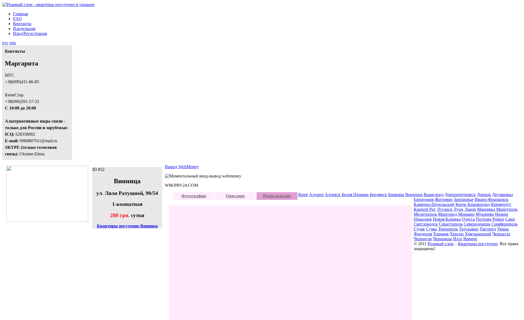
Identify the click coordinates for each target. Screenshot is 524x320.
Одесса (468, 219)
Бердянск (378, 194)
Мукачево (485, 214)
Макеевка (486, 209)
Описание (235, 196)
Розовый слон (441, 243)
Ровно (498, 219)
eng (13, 42)
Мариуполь (506, 209)
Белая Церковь (355, 194)
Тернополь (448, 229)
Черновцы (442, 238)
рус (5, 42)
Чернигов (423, 238)
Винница (413, 194)
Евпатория (424, 199)
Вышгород (433, 194)
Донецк (484, 194)
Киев (303, 194)
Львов (470, 209)
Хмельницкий (478, 234)
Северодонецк (477, 224)
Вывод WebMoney (182, 166)
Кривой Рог (425, 209)
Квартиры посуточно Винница (127, 226)
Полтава (484, 219)
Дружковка (502, 194)
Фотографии (193, 196)
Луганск (444, 209)
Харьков (441, 234)
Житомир (443, 199)
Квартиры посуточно (478, 243)
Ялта (457, 238)
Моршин (466, 214)
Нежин (501, 214)
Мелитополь (425, 214)
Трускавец (468, 229)
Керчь (460, 204)
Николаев (423, 219)
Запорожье (464, 199)
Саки (510, 219)
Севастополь (451, 224)
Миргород (447, 214)
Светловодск (426, 224)
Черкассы (501, 234)
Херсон (457, 234)
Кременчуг (501, 204)
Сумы (431, 229)
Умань (503, 229)
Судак (419, 229)
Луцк (458, 209)
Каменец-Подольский (434, 204)
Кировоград (479, 204)
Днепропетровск (460, 194)
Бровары (396, 194)
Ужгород (488, 229)
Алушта (316, 194)
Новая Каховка (447, 219)
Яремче (470, 238)
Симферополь (504, 224)
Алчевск (333, 194)
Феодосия (423, 234)
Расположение (277, 196)
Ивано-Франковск (491, 199)
